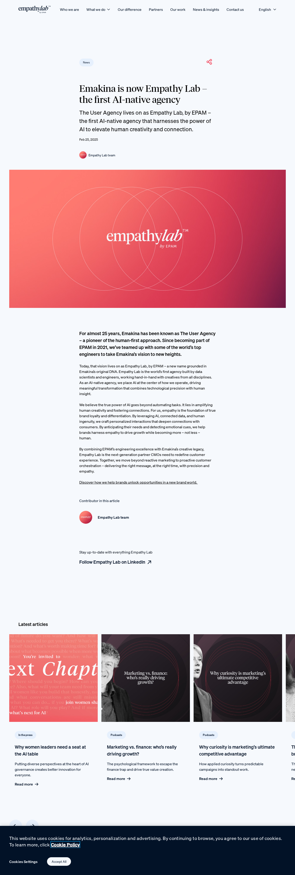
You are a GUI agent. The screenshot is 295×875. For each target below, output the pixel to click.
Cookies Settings (23, 861)
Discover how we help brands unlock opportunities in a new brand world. (138, 482)
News (86, 62)
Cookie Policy (65, 845)
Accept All (59, 861)
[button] (209, 61)
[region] (147, 850)
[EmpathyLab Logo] (34, 9)
